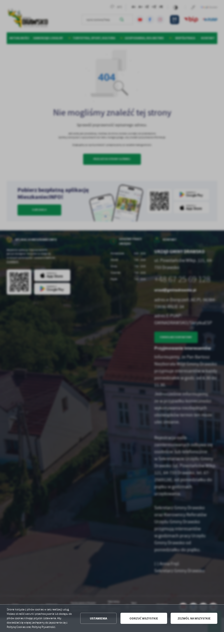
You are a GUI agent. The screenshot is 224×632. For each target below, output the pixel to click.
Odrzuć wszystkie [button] (144, 618)
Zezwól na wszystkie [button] (194, 618)
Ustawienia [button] (98, 618)
